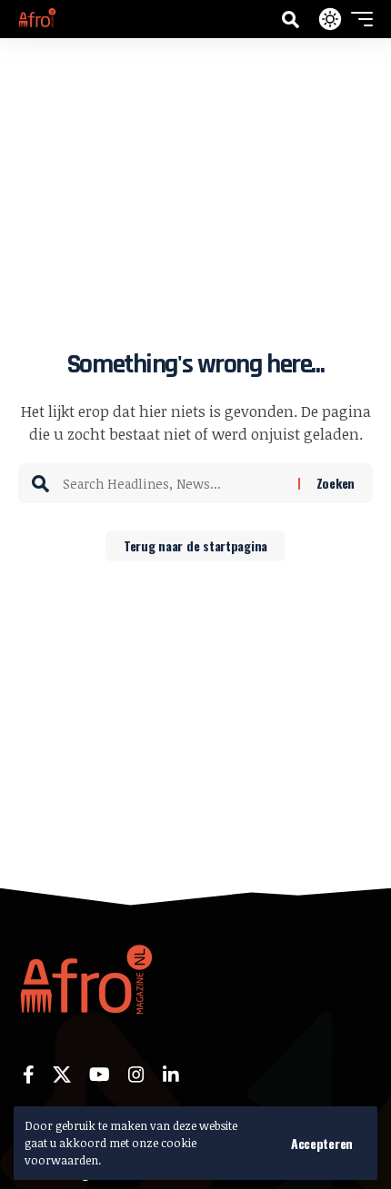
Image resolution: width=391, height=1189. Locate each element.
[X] (61, 1074)
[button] (321, 1143)
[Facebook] (28, 1074)
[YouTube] (100, 1074)
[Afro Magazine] (37, 19)
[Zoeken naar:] (173, 483)
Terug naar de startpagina (195, 545)
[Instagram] (136, 1074)
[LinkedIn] (171, 1074)
